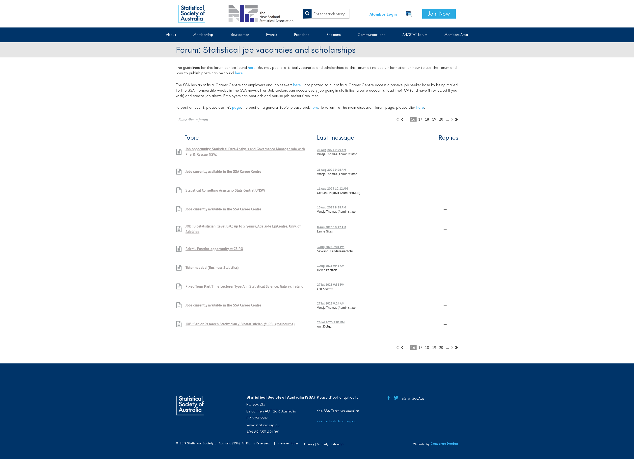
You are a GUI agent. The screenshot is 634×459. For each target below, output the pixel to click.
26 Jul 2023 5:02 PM (330, 322)
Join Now (439, 13)
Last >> (456, 119)
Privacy (309, 444)
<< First (398, 119)
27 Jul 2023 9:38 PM (330, 284)
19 (434, 119)
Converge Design (444, 443)
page (236, 107)
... (407, 119)
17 (420, 119)
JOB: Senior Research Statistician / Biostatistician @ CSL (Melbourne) (240, 324)
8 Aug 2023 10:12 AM (331, 227)
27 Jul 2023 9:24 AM (330, 303)
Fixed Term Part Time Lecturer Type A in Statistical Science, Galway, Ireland (244, 286)
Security (323, 444)
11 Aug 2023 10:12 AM (332, 188)
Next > (452, 119)
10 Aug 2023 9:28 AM (331, 207)
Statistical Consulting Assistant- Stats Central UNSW (225, 190)
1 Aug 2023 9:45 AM (330, 266)
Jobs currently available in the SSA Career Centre (223, 171)
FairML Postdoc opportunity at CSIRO (214, 248)
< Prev (402, 119)
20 (441, 119)
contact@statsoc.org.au (336, 421)
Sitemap (337, 444)
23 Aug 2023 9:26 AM (331, 170)
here (252, 67)
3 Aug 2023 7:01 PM (330, 247)
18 (427, 119)
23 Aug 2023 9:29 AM (331, 150)
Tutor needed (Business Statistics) (212, 267)
